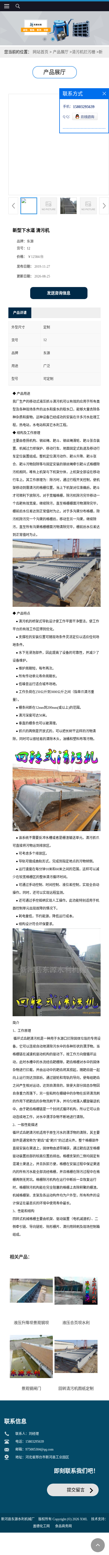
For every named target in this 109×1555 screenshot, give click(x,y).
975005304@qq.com (39, 1449)
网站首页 (40, 52)
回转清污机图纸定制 (76, 1388)
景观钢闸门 (31, 1388)
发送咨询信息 (58, 293)
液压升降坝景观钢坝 (31, 1323)
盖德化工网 (41, 1526)
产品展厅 (60, 52)
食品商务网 (63, 1526)
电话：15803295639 (29, 1442)
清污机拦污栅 (83, 52)
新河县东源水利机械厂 (18, 1519)
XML (83, 1519)
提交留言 (76, 1490)
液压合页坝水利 (76, 1323)
